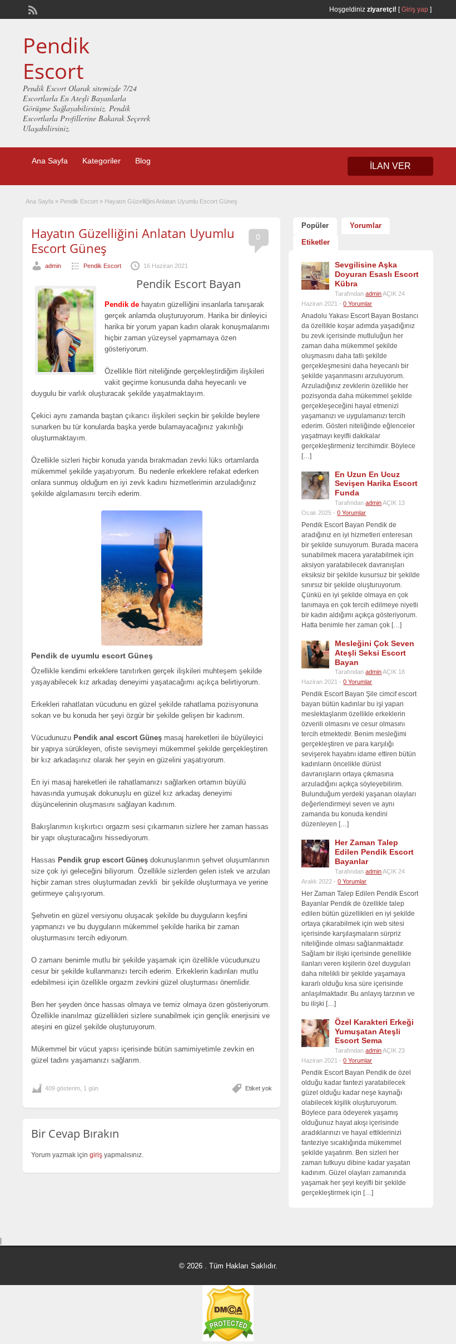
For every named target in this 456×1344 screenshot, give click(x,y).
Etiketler (315, 242)
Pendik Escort (56, 58)
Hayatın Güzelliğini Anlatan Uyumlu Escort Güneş (133, 240)
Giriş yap (415, 9)
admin (53, 265)
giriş (96, 1155)
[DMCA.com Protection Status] (228, 1339)
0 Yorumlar (357, 303)
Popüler (315, 225)
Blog (143, 160)
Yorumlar (365, 225)
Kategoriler (101, 160)
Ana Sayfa (50, 160)
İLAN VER (390, 166)
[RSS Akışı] (31, 8)
